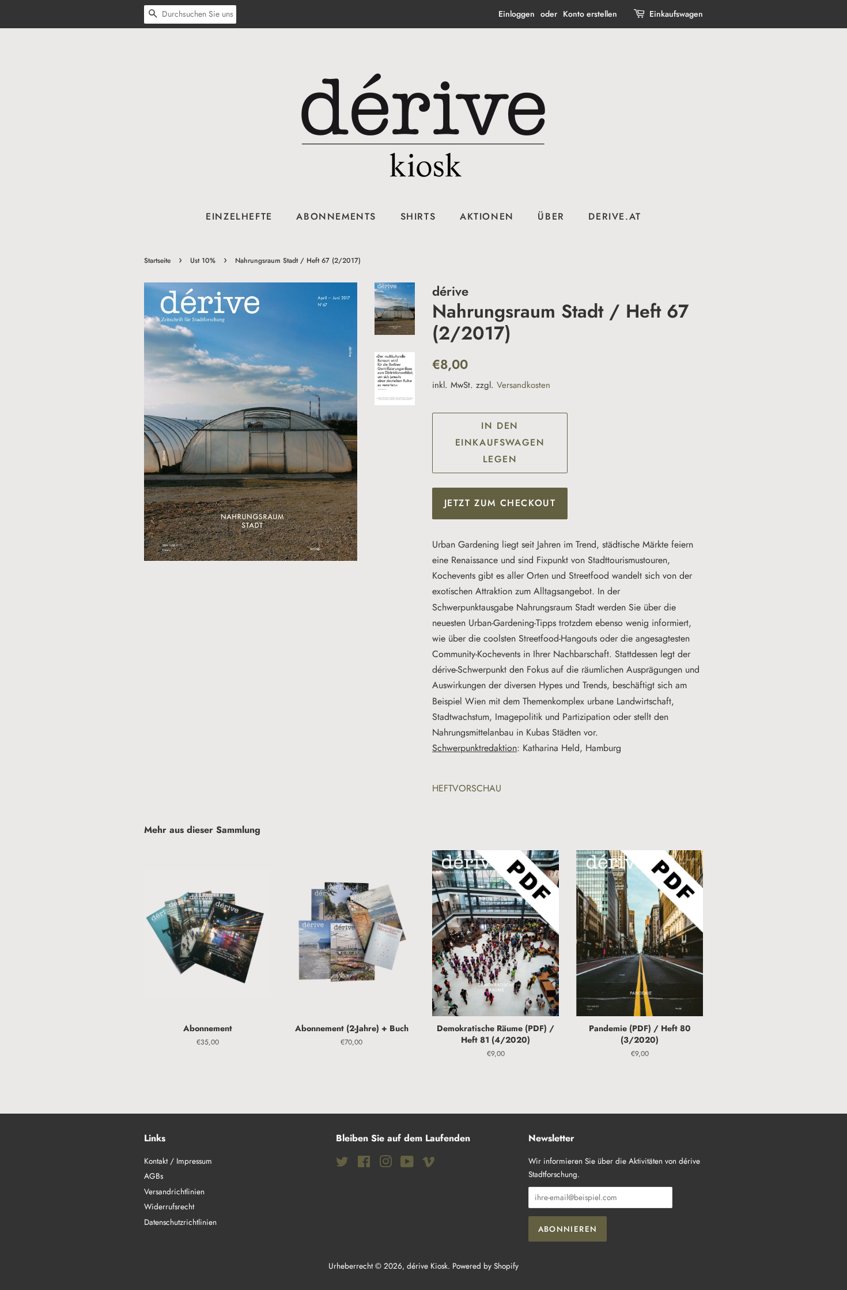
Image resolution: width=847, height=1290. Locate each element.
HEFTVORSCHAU (466, 788)
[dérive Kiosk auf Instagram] (385, 1164)
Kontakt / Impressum (178, 1161)
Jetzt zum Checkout (500, 503)
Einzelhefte (239, 216)
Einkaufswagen (676, 14)
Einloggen (516, 14)
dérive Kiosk (427, 1266)
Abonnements (336, 216)
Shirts (418, 216)
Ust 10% (202, 260)
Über (551, 216)
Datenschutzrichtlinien (180, 1222)
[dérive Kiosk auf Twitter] (342, 1164)
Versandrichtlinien (174, 1191)
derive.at (614, 216)
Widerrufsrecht (169, 1206)
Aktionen (487, 216)
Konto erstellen (590, 14)
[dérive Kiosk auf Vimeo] (428, 1164)
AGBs (153, 1176)
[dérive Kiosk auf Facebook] (363, 1164)
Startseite (157, 260)
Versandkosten (523, 385)
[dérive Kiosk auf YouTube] (407, 1164)
